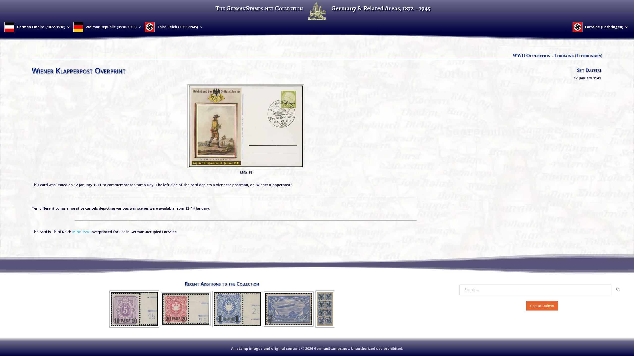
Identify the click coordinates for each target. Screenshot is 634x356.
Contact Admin (542, 305)
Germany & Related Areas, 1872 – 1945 (381, 8)
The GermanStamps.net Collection (259, 8)
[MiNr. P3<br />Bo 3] (245, 126)
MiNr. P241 (81, 231)
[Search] (618, 289)
